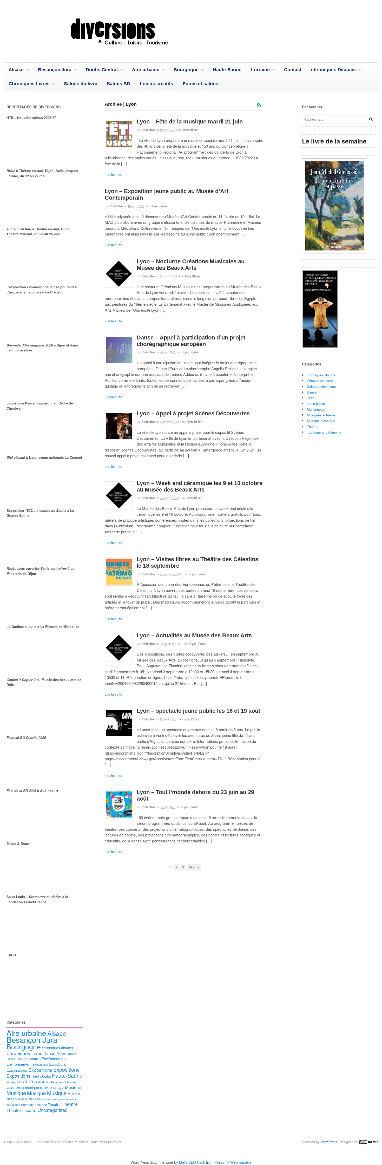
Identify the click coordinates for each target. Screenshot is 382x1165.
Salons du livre (80, 83)
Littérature (41, 1082)
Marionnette (316, 409)
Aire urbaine (145, 69)
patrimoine (13, 1105)
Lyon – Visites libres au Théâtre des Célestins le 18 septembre (197, 562)
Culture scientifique (321, 386)
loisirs (10, 1088)
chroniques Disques (333, 69)
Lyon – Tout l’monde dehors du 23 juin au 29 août (195, 795)
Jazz (310, 397)
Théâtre (312, 426)
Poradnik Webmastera (233, 1162)
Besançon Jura (54, 69)
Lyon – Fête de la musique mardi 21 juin (190, 121)
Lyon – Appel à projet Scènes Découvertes (193, 413)
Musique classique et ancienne (58, 1099)
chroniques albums (321, 374)
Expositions (57, 1064)
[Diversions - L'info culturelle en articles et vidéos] (134, 49)
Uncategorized (52, 1110)
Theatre (54, 1104)
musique (32, 1087)
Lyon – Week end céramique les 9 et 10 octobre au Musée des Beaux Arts (199, 486)
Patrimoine (28, 1104)
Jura (28, 1081)
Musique (58, 1088)
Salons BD (118, 83)
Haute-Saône (227, 69)
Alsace (16, 69)
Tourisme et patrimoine (324, 432)
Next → (194, 867)
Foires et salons (200, 83)
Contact (292, 69)
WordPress (329, 1141)
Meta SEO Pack (192, 1162)
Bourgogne (186, 69)
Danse (312, 392)
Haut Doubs (41, 1076)
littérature (56, 1082)
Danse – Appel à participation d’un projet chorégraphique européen (191, 340)
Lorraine (260, 69)
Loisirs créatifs (156, 83)
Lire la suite (113, 174)
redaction (148, 130)
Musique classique (321, 420)
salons (42, 1104)
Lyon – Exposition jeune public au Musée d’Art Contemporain (166, 194)
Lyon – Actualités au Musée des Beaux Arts (194, 635)
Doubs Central (102, 69)
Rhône (194, 130)
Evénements (40, 1064)
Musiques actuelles (321, 415)
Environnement (54, 1058)
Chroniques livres (320, 380)
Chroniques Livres (29, 83)
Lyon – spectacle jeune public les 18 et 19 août (198, 711)
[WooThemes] (368, 1141)
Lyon (186, 130)
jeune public (316, 403)
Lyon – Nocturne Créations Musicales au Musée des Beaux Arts (191, 264)
